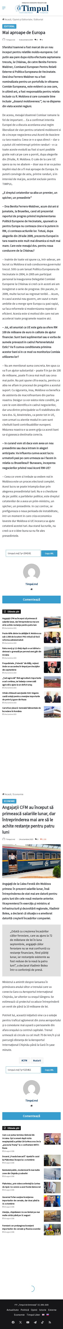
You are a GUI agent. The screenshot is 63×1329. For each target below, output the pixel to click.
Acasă (8, 19)
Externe (52, 1309)
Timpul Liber (33, 1314)
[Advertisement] (31, 753)
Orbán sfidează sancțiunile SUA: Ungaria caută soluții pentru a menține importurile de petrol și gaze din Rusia (21, 696)
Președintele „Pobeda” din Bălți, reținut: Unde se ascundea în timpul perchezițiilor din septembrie (21, 666)
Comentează (31, 599)
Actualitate (13, 1309)
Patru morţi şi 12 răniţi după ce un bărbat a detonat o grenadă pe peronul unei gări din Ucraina (21, 651)
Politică (25, 1309)
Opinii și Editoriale (22, 19)
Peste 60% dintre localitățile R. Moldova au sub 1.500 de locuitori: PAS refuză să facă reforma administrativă (21, 636)
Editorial (38, 19)
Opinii (34, 1309)
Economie (19, 1314)
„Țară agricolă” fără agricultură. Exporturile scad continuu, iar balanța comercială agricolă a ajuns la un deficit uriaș (21, 681)
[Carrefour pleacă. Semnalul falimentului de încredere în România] (52, 712)
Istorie (42, 1309)
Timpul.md (10, 40)
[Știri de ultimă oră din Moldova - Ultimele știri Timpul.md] (31, 7)
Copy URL (49, 553)
